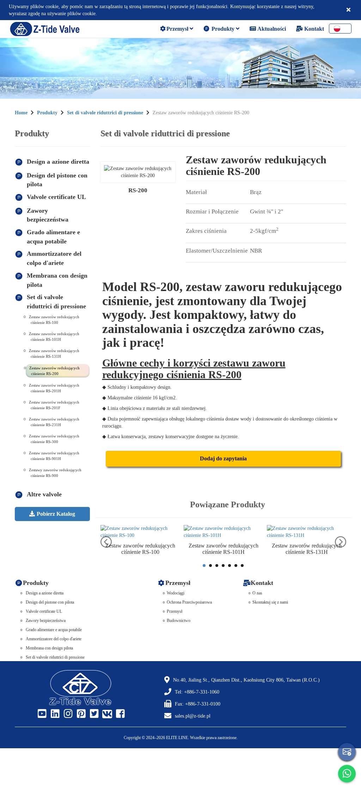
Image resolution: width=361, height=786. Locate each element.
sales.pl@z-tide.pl (192, 716)
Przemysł (178, 29)
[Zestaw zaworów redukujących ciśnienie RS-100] (140, 532)
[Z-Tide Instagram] (67, 714)
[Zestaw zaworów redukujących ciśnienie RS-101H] (223, 532)
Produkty (223, 29)
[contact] (347, 752)
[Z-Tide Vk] (106, 714)
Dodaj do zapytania (223, 458)
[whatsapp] (347, 773)
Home (21, 112)
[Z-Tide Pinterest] (80, 714)
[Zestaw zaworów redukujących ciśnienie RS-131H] (307, 532)
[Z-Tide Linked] (54, 714)
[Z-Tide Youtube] (41, 714)
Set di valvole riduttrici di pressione (105, 112)
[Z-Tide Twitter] (93, 714)
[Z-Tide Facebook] (119, 714)
